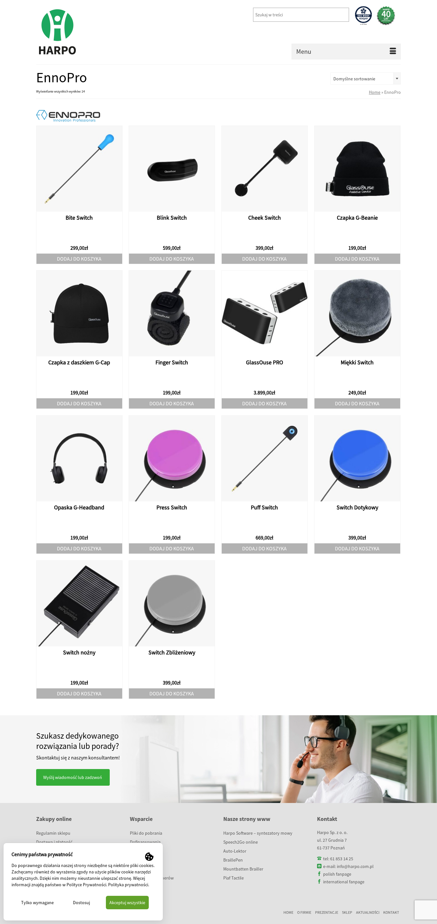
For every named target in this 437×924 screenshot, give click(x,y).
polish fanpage (337, 874)
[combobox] (365, 78)
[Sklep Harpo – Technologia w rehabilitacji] (93, 32)
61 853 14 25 (341, 859)
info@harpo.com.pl (355, 866)
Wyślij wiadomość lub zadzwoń (72, 777)
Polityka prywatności (128, 885)
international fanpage (343, 882)
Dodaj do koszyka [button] (79, 258)
